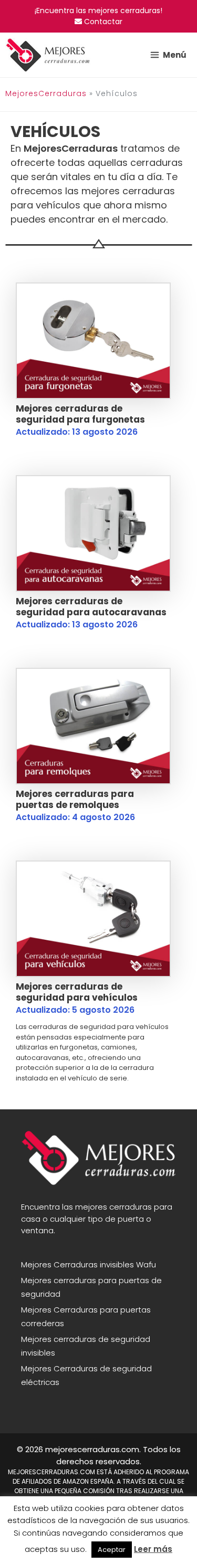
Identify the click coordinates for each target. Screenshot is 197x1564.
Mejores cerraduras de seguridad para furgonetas (80, 413)
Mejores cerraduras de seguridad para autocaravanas (91, 606)
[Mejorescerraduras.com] (48, 55)
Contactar (102, 21)
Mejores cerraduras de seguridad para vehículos (77, 991)
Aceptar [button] (112, 1550)
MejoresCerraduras (46, 93)
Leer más (153, 1549)
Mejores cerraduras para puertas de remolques (75, 799)
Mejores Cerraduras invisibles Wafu (88, 1264)
